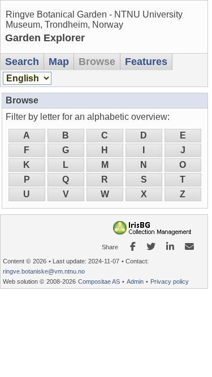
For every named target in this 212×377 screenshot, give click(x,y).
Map (59, 61)
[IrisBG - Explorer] (154, 232)
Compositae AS (99, 281)
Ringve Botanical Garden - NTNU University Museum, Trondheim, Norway (94, 19)
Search (22, 61)
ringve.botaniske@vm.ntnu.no (44, 271)
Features (146, 61)
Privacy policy (169, 281)
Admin (135, 281)
